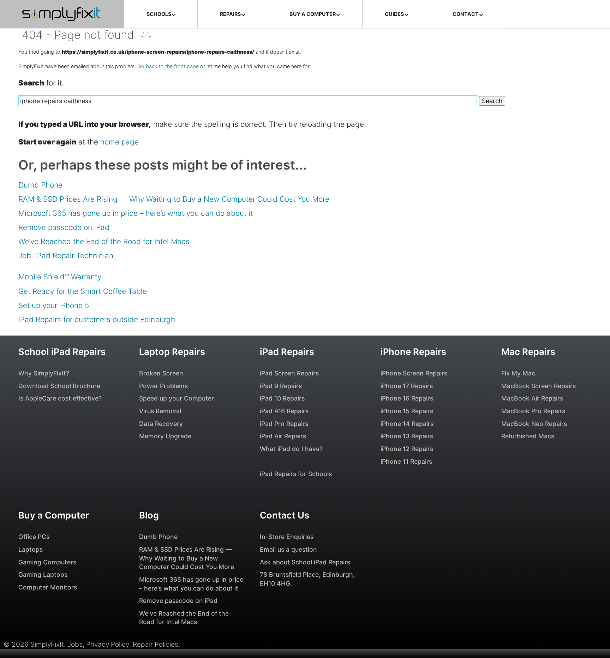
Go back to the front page (168, 66)
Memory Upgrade (165, 436)
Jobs (75, 644)
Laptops (30, 549)
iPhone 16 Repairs (407, 398)
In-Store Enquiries (286, 536)
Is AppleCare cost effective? (60, 398)
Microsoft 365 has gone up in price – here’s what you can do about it (135, 213)
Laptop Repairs (172, 351)
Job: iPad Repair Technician (65, 255)
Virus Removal (160, 411)
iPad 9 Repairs (281, 386)
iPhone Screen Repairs (414, 373)
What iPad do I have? (291, 448)
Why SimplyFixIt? (43, 373)
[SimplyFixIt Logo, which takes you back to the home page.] (62, 14)
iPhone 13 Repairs (407, 436)
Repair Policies (155, 644)
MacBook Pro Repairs (533, 411)
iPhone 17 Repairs (407, 386)
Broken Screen (161, 373)
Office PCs (33, 536)
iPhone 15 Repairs (407, 411)
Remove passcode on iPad (63, 227)
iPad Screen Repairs (289, 373)
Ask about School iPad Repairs (305, 562)
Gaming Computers (47, 562)
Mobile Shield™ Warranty (59, 276)
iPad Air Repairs (283, 436)
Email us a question (288, 549)
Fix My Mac (518, 373)
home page (119, 141)
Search (492, 101)
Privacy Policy (107, 644)
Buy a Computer (53, 515)
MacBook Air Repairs (532, 398)
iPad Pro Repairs (284, 423)
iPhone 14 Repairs (407, 423)
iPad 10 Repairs (282, 398)
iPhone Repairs (413, 351)
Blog (149, 515)
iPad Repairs (287, 351)
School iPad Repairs (62, 351)
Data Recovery (161, 423)
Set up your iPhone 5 (53, 305)
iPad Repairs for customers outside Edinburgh (96, 319)
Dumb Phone (40, 184)
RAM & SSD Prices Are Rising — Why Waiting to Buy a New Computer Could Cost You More (173, 199)
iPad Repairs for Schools (296, 474)
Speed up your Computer (176, 398)
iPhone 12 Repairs (407, 448)
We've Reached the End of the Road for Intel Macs (104, 241)
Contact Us (284, 515)
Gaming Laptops (42, 574)
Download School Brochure (59, 386)
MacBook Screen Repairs (538, 386)
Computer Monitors (47, 587)
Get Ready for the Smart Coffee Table (82, 291)
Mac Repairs (528, 351)
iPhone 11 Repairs (406, 461)
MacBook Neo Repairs (534, 423)
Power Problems (163, 386)
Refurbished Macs (527, 436)
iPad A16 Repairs (284, 411)
